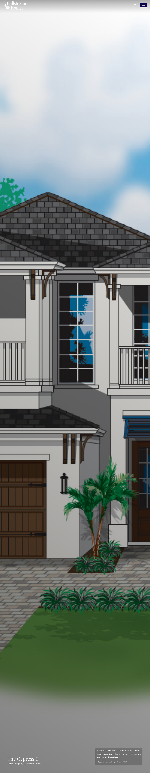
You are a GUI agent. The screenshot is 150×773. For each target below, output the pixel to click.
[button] (143, 5)
